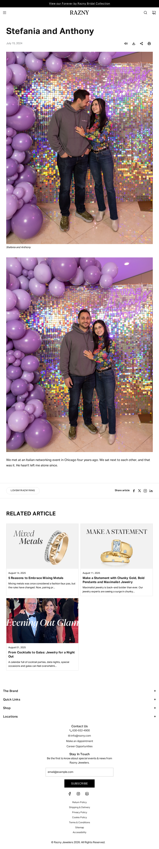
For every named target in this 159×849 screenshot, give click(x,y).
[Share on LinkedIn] (151, 491)
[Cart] (154, 12)
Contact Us (79, 726)
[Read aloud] (126, 43)
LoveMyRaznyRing (23, 490)
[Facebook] (71, 795)
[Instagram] (145, 491)
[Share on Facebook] (134, 491)
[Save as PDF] (133, 43)
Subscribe (79, 783)
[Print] (149, 43)
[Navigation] (4, 12)
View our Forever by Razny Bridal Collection (79, 3)
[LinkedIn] (87, 795)
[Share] (141, 43)
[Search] (145, 12)
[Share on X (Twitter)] (139, 490)
